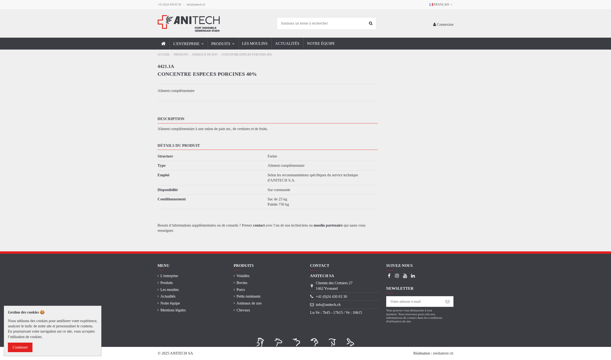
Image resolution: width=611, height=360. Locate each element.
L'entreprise (169, 276)
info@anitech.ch (196, 4)
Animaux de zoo (249, 303)
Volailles (243, 276)
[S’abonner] (447, 301)
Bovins (242, 283)
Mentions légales (173, 310)
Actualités (167, 296)
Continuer (20, 347)
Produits (166, 283)
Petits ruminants (248, 296)
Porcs (241, 290)
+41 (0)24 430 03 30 (170, 4)
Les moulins (169, 290)
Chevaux (243, 310)
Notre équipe (170, 303)
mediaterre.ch (443, 353)
